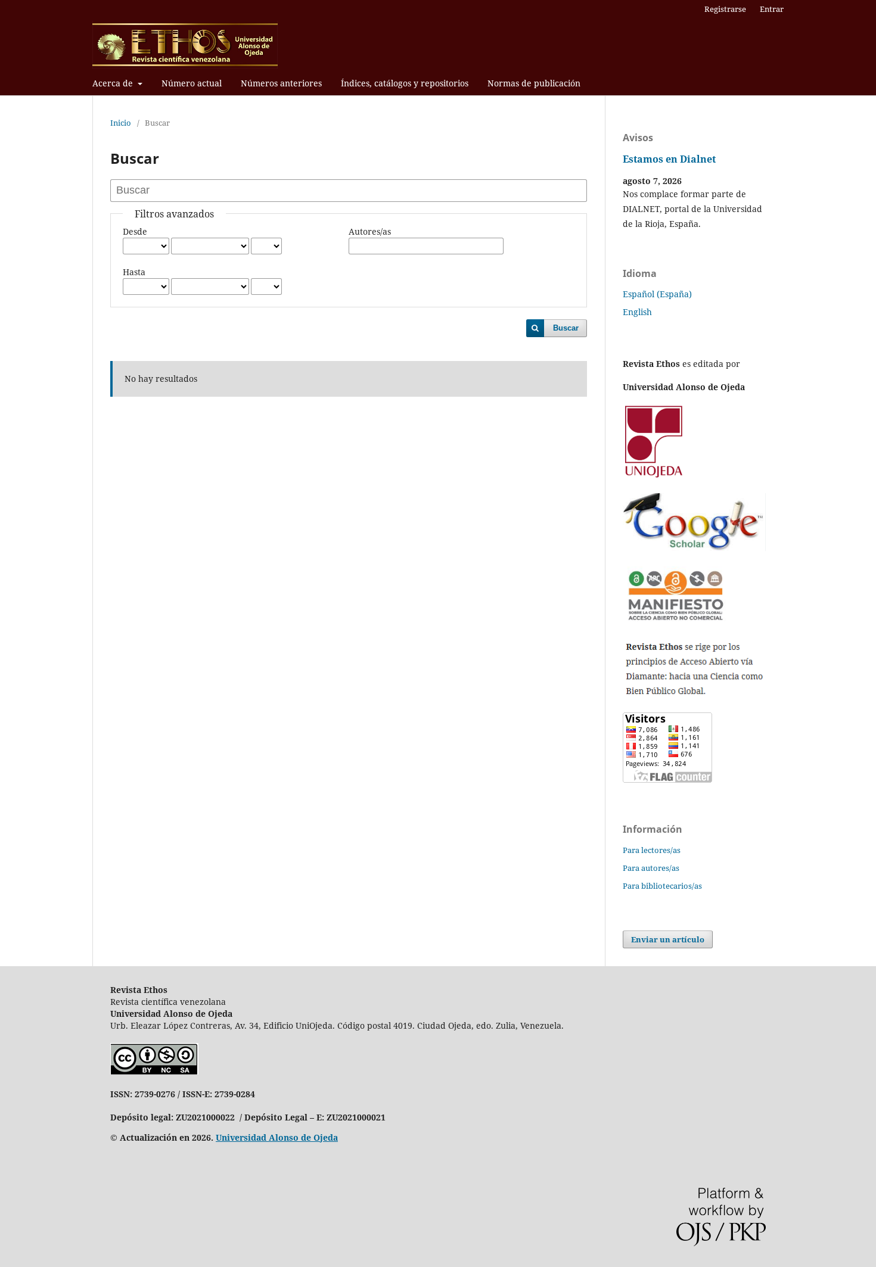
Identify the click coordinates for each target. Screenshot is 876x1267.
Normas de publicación (533, 83)
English (637, 311)
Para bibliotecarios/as (662, 885)
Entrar (772, 9)
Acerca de (113, 83)
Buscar (566, 327)
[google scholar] (694, 547)
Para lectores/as (652, 850)
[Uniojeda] (655, 476)
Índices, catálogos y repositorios (404, 83)
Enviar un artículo (667, 939)
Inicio (120, 122)
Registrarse (725, 9)
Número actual (191, 83)
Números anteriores (281, 83)
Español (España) (657, 294)
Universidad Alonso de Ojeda (277, 1137)
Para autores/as (651, 868)
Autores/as (370, 231)
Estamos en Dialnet (669, 159)
